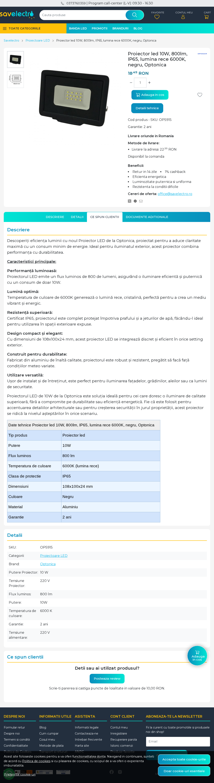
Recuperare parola (123, 739)
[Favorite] (157, 15)
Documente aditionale (147, 217)
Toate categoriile (25, 28)
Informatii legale (87, 727)
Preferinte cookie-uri (20, 774)
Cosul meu (47, 739)
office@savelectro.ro (175, 194)
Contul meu (119, 727)
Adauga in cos (152, 95)
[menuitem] (15, 59)
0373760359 (75, 3)
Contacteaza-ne (86, 733)
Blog (138, 28)
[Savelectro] (17, 15)
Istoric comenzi (121, 746)
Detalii (77, 217)
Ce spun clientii (104, 217)
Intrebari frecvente (88, 739)
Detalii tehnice (147, 108)
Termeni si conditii (17, 739)
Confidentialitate (16, 746)
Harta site (82, 746)
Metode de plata (51, 746)
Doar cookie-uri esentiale (184, 771)
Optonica (48, 564)
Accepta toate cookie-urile (184, 759)
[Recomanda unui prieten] (142, 201)
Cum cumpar (49, 733)
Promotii (99, 28)
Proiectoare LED (37, 40)
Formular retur (14, 727)
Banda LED (78, 28)
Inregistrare (118, 733)
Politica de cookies (36, 761)
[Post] (131, 201)
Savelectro (11, 40)
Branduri (120, 28)
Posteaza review (107, 678)
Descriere (55, 217)
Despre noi (12, 733)
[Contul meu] (183, 15)
